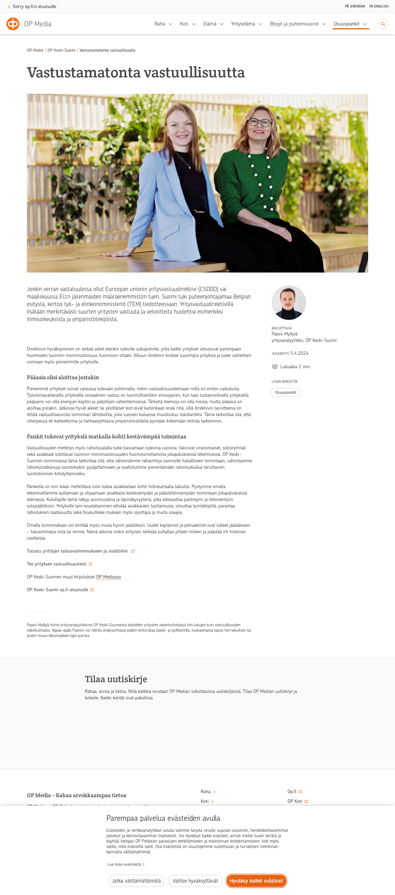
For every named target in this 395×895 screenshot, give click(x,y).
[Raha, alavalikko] (172, 24)
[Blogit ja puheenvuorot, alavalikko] (326, 24)
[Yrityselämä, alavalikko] (262, 24)
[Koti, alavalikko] (195, 24)
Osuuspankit (347, 24)
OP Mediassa (108, 576)
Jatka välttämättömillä (136, 881)
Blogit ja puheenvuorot (294, 24)
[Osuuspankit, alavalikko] (366, 24)
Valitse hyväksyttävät (195, 881)
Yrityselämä (243, 24)
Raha (160, 24)
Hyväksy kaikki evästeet (256, 881)
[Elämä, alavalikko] (223, 24)
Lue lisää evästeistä (124, 864)
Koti (184, 24)
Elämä (209, 24)
